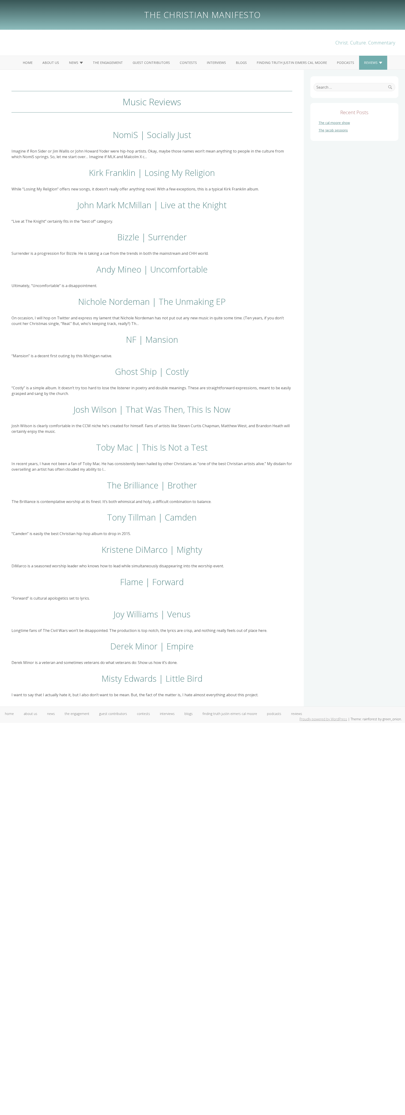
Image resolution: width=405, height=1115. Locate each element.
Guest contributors (151, 62)
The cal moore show (334, 122)
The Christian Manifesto (202, 15)
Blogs (241, 62)
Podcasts (345, 62)
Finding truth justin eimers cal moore (292, 62)
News (73, 62)
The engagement (108, 62)
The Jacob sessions (333, 130)
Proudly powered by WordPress (323, 719)
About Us (50, 62)
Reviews (371, 62)
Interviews (216, 62)
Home (28, 62)
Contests (188, 62)
